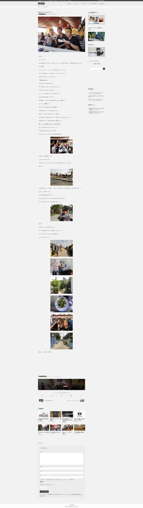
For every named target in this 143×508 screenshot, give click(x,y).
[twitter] (100, 0)
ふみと (96, 109)
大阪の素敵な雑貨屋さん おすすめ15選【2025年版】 (96, 96)
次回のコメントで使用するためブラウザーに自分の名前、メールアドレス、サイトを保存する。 (58, 479)
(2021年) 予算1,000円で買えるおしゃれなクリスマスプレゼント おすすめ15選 (96, 100)
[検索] (104, 0)
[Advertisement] (61, 364)
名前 (41, 466)
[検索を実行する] (104, 69)
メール (41, 471)
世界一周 (58, 376)
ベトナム (54, 376)
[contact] (103, 0)
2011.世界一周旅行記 (42, 14)
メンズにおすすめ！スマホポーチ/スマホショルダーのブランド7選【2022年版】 (96, 93)
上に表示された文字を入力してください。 (47, 484)
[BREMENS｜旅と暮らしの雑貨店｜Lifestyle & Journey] (41, 3)
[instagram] (101, 0)
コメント (42, 451)
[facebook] (98, 0)
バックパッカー (50, 376)
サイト (41, 475)
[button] (42, 396)
